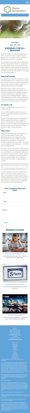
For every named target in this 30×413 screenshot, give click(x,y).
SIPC (11, 388)
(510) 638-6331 (16, 18)
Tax (15, 350)
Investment (15, 346)
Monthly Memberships (15, 315)
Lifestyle (15, 353)
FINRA (8, 388)
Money (15, 352)
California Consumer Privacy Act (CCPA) (11, 375)
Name (4, 193)
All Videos (15, 356)
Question (4, 210)
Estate (15, 347)
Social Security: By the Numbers (15, 284)
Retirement (15, 344)
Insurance (15, 349)
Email (4, 201)
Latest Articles (15, 355)
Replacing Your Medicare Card (15, 254)
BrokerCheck (3, 360)
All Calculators (15, 358)
